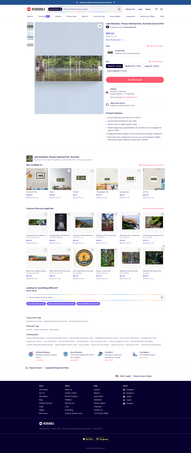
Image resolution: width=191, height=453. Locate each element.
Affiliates (68, 400)
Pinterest (129, 403)
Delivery (97, 390)
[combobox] (84, 9)
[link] (36, 303)
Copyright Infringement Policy (57, 368)
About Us (68, 390)
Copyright (97, 407)
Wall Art (85, 16)
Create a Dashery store (73, 413)
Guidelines (98, 400)
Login (41, 407)
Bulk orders (43, 413)
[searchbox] (95, 297)
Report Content (35, 368)
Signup (41, 410)
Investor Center (71, 393)
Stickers (58, 16)
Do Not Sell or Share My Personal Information (76, 428)
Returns (97, 393)
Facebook (130, 393)
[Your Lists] (156, 9)
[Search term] (119, 9)
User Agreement (44, 428)
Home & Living (99, 16)
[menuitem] (30, 16)
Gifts (162, 16)
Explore (30, 16)
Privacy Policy (55, 428)
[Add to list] (99, 26)
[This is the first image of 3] (38, 68)
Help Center (98, 396)
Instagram (130, 390)
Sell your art (69, 403)
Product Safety (99, 403)
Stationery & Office (147, 16)
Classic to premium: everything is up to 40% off (96, 2)
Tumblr (129, 400)
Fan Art (42, 393)
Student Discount (45, 403)
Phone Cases (72, 16)
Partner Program (71, 396)
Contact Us (98, 410)
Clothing (43, 16)
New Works (43, 396)
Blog (41, 400)
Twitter (129, 397)
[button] (96, 2)
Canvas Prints (31, 318)
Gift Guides (43, 390)
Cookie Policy (97, 428)
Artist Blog (69, 410)
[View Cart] (161, 9)
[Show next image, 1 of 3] (100, 68)
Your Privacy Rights (101, 413)
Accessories (130, 16)
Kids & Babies (115, 16)
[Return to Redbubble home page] (36, 9)
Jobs (67, 407)
